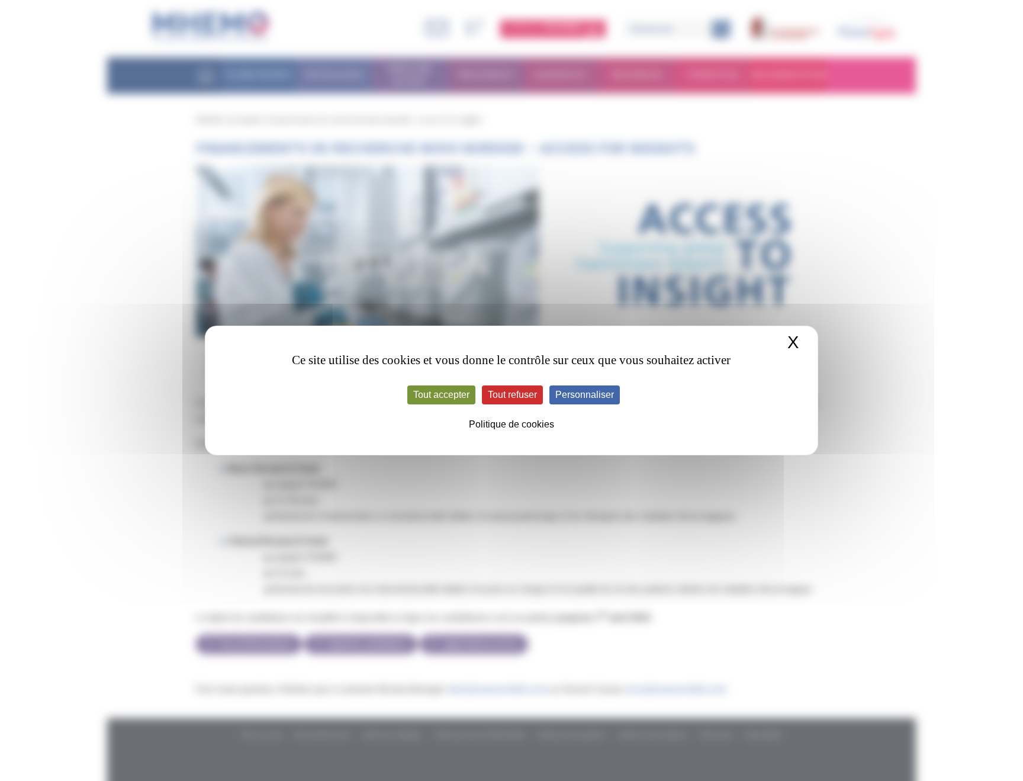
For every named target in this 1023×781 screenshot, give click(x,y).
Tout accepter (441, 395)
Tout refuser (512, 395)
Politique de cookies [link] (511, 424)
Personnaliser (584, 395)
